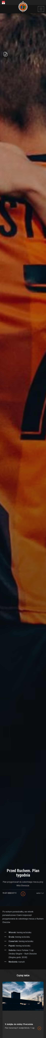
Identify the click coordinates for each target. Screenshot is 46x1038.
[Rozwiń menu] (41, 9)
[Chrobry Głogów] (23, 7)
